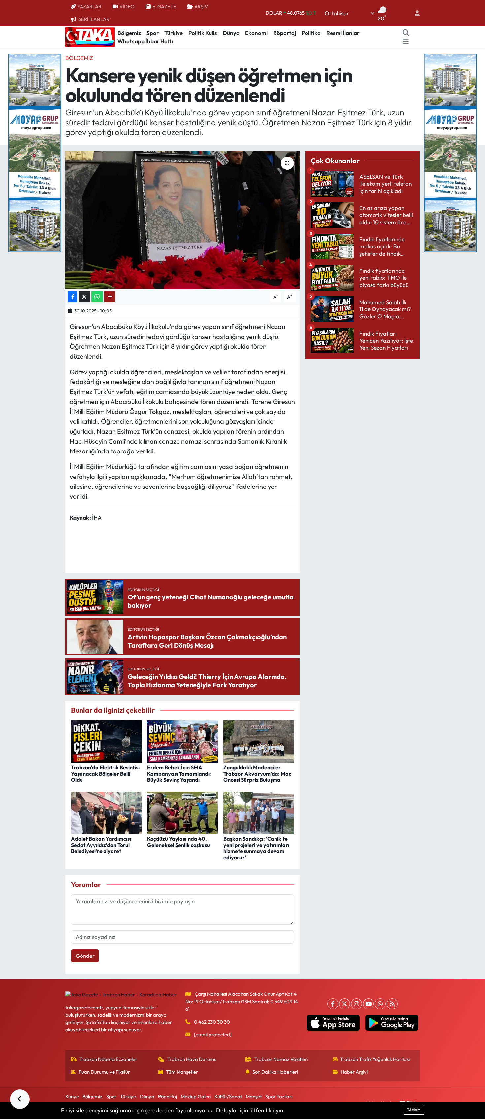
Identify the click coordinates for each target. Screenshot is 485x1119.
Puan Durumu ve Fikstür (104, 1072)
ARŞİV (201, 6)
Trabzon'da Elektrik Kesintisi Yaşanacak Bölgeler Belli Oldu (105, 773)
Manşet (254, 1096)
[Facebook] (332, 1003)
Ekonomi (256, 32)
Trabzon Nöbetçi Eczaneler (108, 1059)
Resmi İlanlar (342, 32)
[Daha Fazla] (109, 296)
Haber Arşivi (354, 1072)
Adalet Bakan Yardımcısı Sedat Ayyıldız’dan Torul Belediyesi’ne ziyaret (101, 844)
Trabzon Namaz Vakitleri (281, 1059)
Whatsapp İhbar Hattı (145, 41)
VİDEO (127, 6)
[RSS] (392, 1003)
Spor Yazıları (278, 1096)
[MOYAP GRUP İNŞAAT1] (450, 152)
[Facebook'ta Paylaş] (72, 296)
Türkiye (173, 32)
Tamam (413, 1109)
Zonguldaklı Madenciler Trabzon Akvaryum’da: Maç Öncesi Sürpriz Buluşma (257, 773)
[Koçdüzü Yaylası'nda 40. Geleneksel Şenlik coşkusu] (182, 812)
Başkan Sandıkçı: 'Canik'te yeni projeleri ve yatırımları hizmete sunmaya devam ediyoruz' (256, 848)
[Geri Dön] (20, 1099)
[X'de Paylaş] (84, 296)
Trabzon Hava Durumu (192, 1059)
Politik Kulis (202, 32)
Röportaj (284, 32)
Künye (72, 1096)
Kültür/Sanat (228, 1096)
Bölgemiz (129, 32)
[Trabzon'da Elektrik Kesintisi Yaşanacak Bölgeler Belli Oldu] (106, 740)
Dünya (231, 32)
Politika (311, 32)
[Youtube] (368, 1003)
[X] (344, 1003)
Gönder (85, 955)
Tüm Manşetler (182, 1072)
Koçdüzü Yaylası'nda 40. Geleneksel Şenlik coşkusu (178, 841)
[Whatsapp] (380, 1003)
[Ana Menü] (406, 41)
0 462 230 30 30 (212, 1022)
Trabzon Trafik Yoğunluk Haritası (375, 1059)
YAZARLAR (89, 6)
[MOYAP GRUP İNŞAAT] (34, 152)
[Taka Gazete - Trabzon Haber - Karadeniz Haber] (90, 36)
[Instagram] (356, 1003)
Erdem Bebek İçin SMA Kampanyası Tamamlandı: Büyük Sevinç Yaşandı (179, 773)
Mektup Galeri (196, 1096)
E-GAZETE (164, 6)
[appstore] (333, 1023)
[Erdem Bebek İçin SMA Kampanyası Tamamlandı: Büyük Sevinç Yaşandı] (182, 740)
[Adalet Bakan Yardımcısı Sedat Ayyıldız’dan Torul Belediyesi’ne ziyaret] (106, 812)
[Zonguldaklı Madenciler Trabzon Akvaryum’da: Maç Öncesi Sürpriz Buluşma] (258, 740)
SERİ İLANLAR (94, 19)
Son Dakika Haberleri (275, 1072)
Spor (152, 32)
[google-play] (392, 1023)
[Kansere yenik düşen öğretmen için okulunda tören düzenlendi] (182, 219)
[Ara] (406, 33)
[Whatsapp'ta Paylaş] (97, 296)
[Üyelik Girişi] (414, 13)
